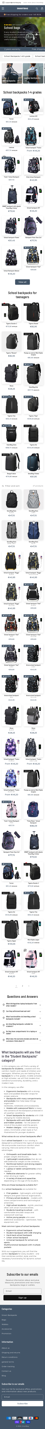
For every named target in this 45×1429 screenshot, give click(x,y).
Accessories (7, 1329)
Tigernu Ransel (33, 324)
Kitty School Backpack (33, 177)
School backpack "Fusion (33, 148)
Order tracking (8, 1366)
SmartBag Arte (33, 387)
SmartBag (25, 1426)
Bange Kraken (11, 474)
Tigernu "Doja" (33, 416)
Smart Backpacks (9, 1315)
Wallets (5, 1324)
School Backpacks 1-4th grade (17, 56)
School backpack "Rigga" (11, 573)
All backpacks (9, 81)
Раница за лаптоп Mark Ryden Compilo (33, 354)
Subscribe (22, 1403)
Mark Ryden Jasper (33, 940)
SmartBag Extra (11, 445)
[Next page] (28, 985)
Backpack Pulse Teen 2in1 (33, 238)
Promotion (6, 1334)
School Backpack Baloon (11, 271)
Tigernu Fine (11, 416)
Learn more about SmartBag (33, 2)
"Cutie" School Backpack (11, 177)
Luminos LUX (33, 116)
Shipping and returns (11, 1353)
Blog (4, 1376)
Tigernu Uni (33, 445)
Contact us (6, 1371)
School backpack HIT (33, 208)
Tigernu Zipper (11, 941)
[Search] (37, 8)
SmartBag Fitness (33, 474)
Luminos (11, 147)
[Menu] (2, 8)
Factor (11, 119)
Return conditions (9, 1357)
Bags (4, 1320)
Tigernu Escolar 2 (11, 324)
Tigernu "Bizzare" (11, 353)
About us (6, 1348)
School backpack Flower (11, 238)
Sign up (23, 1298)
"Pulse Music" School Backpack (33, 822)
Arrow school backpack (33, 665)
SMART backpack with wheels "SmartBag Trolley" (11, 207)
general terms (8, 1362)
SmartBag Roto (11, 511)
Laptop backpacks (32, 78)
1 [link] (16, 986)
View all (22, 282)
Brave (11, 386)
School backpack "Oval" (33, 267)
